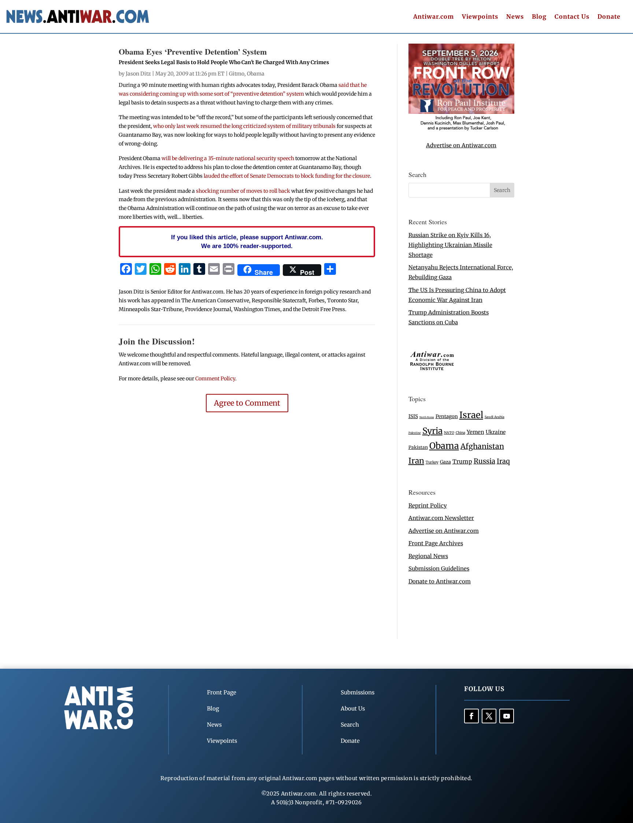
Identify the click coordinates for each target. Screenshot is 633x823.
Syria (432, 430)
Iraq (503, 461)
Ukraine (496, 432)
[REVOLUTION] (461, 129)
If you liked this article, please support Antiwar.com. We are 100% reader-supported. (247, 241)
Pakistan (418, 447)
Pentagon (447, 416)
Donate (609, 17)
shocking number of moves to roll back (243, 191)
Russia (484, 461)
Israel (471, 415)
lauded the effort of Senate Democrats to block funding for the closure (287, 176)
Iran (416, 461)
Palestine (414, 433)
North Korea (426, 417)
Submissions (357, 692)
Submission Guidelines (438, 568)
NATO (449, 433)
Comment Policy (215, 378)
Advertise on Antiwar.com (461, 145)
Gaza (445, 462)
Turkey (432, 462)
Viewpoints (480, 17)
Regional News (428, 556)
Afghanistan (482, 446)
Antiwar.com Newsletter (441, 517)
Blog (539, 17)
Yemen (475, 432)
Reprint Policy (427, 505)
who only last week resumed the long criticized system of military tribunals (244, 126)
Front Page (221, 692)
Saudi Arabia (494, 417)
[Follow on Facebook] (471, 716)
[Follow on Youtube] (506, 716)
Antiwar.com (433, 17)
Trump (462, 461)
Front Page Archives (435, 543)
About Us (353, 708)
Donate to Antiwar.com (439, 581)
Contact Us (572, 17)
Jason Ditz (138, 73)
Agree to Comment (247, 402)
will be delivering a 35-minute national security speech (228, 158)
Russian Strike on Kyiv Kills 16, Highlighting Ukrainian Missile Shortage (450, 245)
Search (350, 724)
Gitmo (236, 73)
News (515, 17)
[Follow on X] (489, 716)
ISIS (413, 416)
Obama (255, 73)
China (460, 433)
